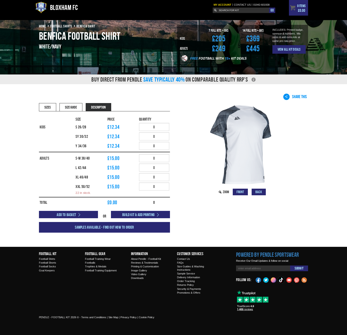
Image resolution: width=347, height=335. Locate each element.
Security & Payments (189, 288)
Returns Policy (185, 284)
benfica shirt (85, 26)
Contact (242, 4)
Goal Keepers (47, 270)
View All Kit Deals (289, 49)
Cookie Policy (146, 317)
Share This (299, 96)
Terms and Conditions (93, 317)
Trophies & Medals (95, 266)
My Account (222, 4)
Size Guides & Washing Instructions (190, 268)
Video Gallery (138, 274)
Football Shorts (47, 262)
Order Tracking (186, 281)
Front (240, 192)
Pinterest (296, 279)
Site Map (113, 317)
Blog (304, 279)
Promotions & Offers (188, 292)
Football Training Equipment (101, 270)
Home (42, 26)
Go (272, 10)
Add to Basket (66, 215)
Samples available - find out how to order (104, 227)
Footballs (90, 262)
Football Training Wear (98, 258)
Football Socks (47, 266)
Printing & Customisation (145, 266)
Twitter (266, 279)
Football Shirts (47, 258)
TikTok (281, 279)
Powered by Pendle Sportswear (267, 255)
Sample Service (186, 273)
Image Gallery (139, 270)
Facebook (258, 279)
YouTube (289, 279)
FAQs (180, 262)
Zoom (226, 192)
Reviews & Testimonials (144, 262)
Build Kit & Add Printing (138, 215)
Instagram (273, 279)
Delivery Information (188, 277)
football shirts (61, 26)
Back (258, 192)
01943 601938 (261, 4)
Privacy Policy (128, 317)
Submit (299, 268)
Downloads (137, 278)
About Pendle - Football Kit (146, 258)
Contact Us (183, 258)
